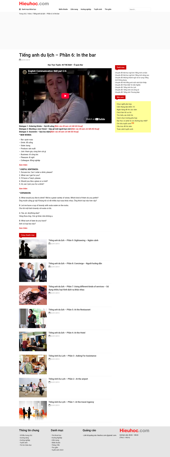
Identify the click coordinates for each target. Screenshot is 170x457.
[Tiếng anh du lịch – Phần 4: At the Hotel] (33, 341)
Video (30, 14)
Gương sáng (24, 438)
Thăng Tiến (55, 445)
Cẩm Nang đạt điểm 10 (126, 107)
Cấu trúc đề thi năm (124, 126)
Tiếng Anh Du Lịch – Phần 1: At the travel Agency (71, 402)
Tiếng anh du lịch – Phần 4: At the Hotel (67, 332)
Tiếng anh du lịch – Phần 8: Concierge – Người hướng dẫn (75, 263)
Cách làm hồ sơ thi (124, 112)
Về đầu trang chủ (26, 435)
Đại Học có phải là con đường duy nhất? (132, 121)
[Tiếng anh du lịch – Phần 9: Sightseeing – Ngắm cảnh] (33, 249)
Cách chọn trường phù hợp (127, 118)
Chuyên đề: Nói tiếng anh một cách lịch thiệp (131, 82)
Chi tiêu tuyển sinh (124, 124)
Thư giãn (108, 9)
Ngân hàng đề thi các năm (127, 110)
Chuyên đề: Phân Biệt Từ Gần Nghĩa (127, 85)
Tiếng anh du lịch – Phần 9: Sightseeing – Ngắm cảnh (73, 240)
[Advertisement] (85, 33)
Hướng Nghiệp (56, 438)
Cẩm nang (74, 9)
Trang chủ (22, 14)
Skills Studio (63, 9)
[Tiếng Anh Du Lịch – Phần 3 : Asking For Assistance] (33, 364)
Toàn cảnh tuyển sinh (125, 129)
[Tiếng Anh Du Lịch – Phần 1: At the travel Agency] (33, 410)
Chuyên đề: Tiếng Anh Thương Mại (127, 92)
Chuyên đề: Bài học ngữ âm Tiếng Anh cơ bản (131, 73)
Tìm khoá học (56, 435)
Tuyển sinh (98, 9)
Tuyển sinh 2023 (57, 450)
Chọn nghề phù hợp (124, 104)
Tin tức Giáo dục (26, 445)
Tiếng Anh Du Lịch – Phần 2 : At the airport (68, 379)
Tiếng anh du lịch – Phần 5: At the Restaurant (69, 309)
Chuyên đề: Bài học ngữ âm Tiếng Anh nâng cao (132, 75)
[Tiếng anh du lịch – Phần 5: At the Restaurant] (33, 318)
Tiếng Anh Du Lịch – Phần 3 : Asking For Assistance (72, 356)
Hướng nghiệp (86, 9)
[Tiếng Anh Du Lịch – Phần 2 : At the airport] (33, 387)
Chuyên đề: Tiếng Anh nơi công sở (127, 90)
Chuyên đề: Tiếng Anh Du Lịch (125, 87)
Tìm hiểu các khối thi (125, 115)
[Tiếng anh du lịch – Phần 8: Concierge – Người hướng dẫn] (33, 272)
